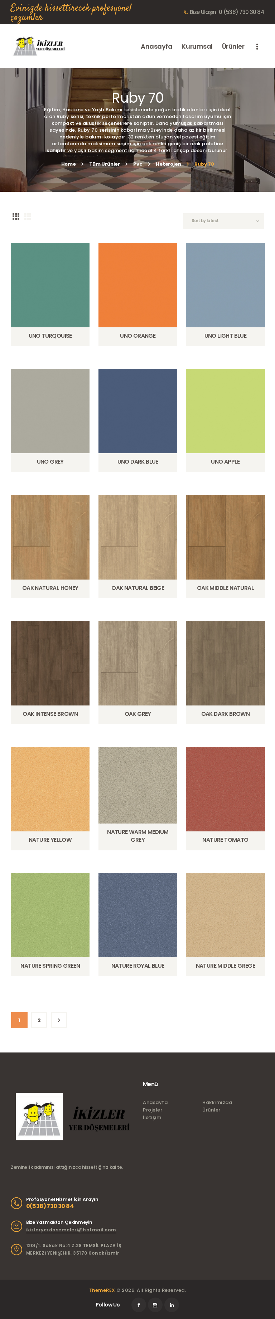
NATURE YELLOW (50, 840)
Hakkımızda (217, 1102)
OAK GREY (138, 714)
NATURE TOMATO (225, 840)
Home (68, 164)
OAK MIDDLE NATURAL (225, 588)
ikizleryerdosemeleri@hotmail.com (71, 1230)
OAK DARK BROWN (225, 714)
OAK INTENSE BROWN (50, 714)
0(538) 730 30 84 (50, 1206)
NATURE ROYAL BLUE (137, 965)
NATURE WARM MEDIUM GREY (137, 836)
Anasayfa (155, 1102)
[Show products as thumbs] (16, 215)
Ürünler (211, 1110)
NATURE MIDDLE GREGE (225, 965)
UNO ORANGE (137, 335)
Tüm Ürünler (104, 164)
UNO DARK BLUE (137, 461)
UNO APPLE (225, 461)
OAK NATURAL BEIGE (137, 588)
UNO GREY (50, 461)
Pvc (137, 164)
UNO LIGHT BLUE (225, 335)
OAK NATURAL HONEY (50, 588)
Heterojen (168, 164)
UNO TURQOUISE (50, 335)
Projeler (152, 1110)
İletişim (152, 1117)
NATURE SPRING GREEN (50, 965)
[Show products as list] (28, 215)
